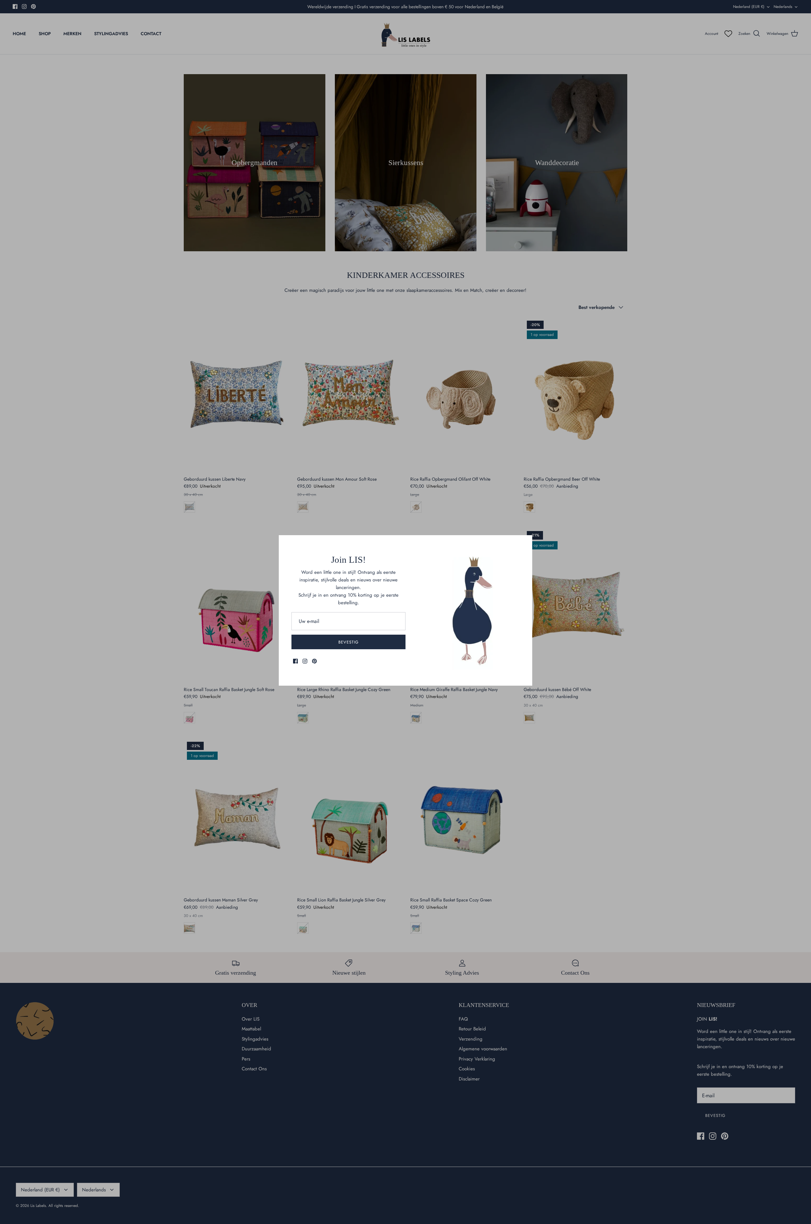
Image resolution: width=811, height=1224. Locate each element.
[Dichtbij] (524, 543)
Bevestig (348, 642)
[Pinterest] (314, 661)
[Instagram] (305, 661)
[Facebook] (295, 661)
